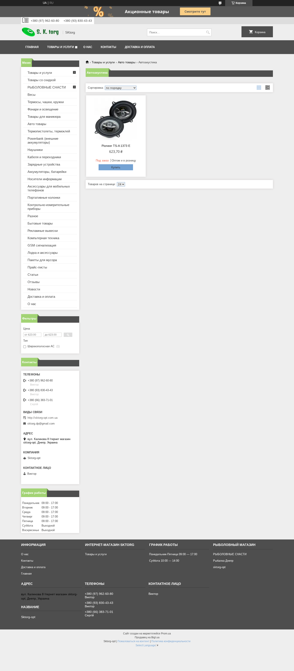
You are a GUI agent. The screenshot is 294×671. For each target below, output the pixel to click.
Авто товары (126, 62)
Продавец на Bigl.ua (147, 637)
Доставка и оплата (140, 47)
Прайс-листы (37, 267)
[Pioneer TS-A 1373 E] (116, 119)
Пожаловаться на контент (133, 641)
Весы (32, 94)
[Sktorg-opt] (40, 32)
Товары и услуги (60, 47)
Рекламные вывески (43, 230)
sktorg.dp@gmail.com (41, 423)
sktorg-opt (219, 567)
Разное (33, 216)
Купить (115, 167)
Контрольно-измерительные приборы (48, 207)
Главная (32, 47)
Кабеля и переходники (44, 157)
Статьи (33, 274)
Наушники (35, 150)
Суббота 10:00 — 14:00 (164, 560)
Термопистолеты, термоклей (49, 131)
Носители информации (45, 179)
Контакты (108, 47)
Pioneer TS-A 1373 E (116, 145)
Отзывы (34, 282)
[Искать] (208, 32)
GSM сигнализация (42, 245)
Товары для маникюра (44, 116)
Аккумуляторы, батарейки (47, 172)
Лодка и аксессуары (43, 252)
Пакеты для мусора (42, 260)
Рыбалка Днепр (223, 560)
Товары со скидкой (42, 80)
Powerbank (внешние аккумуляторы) (43, 140)
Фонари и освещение (43, 109)
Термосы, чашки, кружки (46, 102)
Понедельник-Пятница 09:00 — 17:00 (173, 554)
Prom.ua (166, 633)
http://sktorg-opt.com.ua (42, 417)
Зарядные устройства (44, 164)
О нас (87, 47)
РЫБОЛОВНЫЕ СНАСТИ (47, 87)
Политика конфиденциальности (170, 641)
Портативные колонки (44, 197)
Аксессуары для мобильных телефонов (49, 188)
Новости (34, 289)
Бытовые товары (40, 223)
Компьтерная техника (43, 238)
